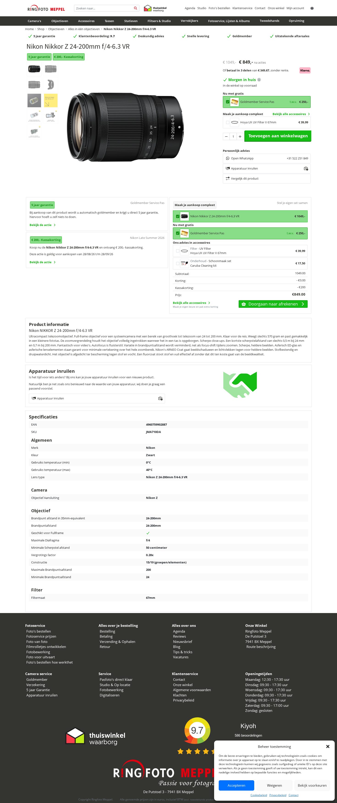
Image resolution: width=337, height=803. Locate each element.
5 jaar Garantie (38, 689)
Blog (176, 646)
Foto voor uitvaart (40, 657)
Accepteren (236, 785)
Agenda (190, 8)
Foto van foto (36, 641)
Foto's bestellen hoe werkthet (49, 662)
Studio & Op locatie (115, 684)
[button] (328, 746)
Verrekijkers (189, 21)
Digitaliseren (109, 695)
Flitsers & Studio (159, 21)
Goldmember (36, 679)
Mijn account (295, 8)
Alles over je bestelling (118, 625)
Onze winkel (276, 8)
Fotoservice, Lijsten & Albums (229, 21)
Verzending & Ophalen (117, 641)
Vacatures (180, 657)
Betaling (106, 636)
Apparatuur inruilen (42, 695)
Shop (40, 29)
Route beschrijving (261, 646)
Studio (201, 8)
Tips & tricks (182, 652)
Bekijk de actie (41, 225)
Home (29, 29)
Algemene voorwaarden (192, 689)
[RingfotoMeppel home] (46, 8)
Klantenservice (242, 8)
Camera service (38, 674)
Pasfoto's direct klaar (116, 679)
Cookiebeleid (259, 795)
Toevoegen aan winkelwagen (278, 136)
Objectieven (59, 21)
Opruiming (296, 21)
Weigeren (274, 785)
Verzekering (35, 684)
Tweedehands (269, 21)
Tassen (109, 21)
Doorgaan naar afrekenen (273, 304)
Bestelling (107, 631)
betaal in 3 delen (239, 70)
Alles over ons (184, 625)
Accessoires (86, 21)
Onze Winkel (256, 625)
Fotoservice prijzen (41, 636)
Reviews (179, 636)
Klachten (180, 695)
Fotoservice (35, 625)
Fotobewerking (38, 652)
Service (105, 674)
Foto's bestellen (219, 8)
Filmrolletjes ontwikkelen (46, 646)
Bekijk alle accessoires (289, 114)
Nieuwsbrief (182, 641)
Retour (105, 646)
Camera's (34, 21)
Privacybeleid (277, 795)
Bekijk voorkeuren (312, 785)
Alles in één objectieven (84, 29)
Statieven (131, 21)
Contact (293, 795)
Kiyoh (248, 726)
